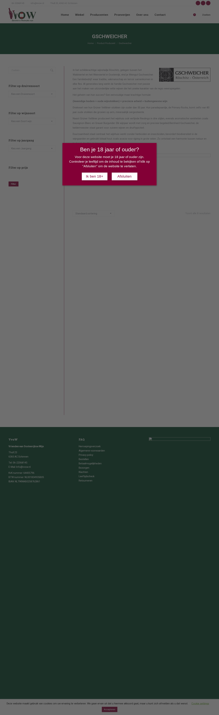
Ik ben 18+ (94, 176)
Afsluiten (124, 176)
